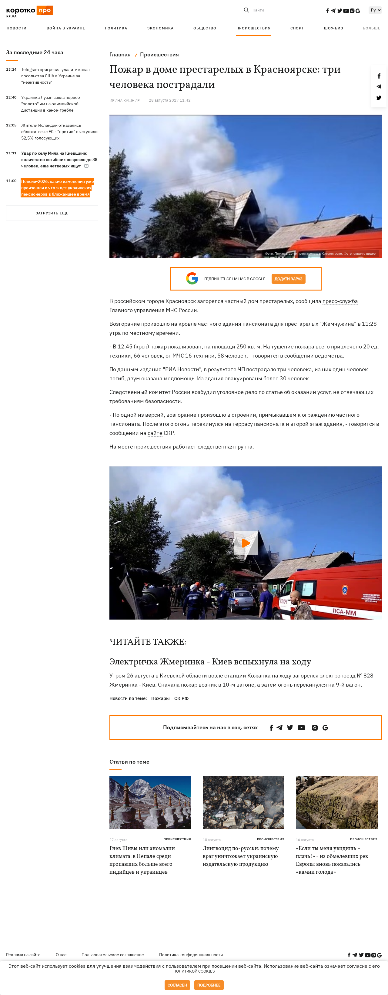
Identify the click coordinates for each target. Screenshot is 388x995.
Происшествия (253, 28)
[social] (327, 10)
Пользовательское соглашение (113, 954)
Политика (116, 28)
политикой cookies (194, 971)
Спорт (297, 28)
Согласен (177, 985)
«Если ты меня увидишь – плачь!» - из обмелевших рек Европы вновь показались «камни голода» (332, 860)
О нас (61, 954)
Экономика (160, 28)
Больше (371, 28)
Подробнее (209, 985)
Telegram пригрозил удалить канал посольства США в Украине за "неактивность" (55, 76)
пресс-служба (340, 300)
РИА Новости (182, 369)
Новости (17, 28)
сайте (155, 432)
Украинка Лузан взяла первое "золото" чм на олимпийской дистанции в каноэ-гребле (50, 104)
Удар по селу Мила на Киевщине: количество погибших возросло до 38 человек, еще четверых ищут (59, 159)
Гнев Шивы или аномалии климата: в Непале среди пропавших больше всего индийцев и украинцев (142, 860)
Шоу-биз (333, 28)
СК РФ (181, 698)
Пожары (160, 698)
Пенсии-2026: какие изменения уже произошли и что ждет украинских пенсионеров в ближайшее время (57, 188)
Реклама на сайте (23, 954)
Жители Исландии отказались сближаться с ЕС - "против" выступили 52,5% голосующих (59, 132)
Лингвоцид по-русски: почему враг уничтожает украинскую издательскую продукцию (241, 856)
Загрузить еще (52, 213)
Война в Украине (66, 28)
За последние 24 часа (34, 52)
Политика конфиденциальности (191, 954)
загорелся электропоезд (324, 675)
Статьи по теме (129, 761)
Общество (204, 28)
